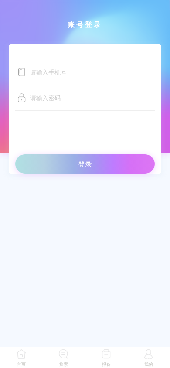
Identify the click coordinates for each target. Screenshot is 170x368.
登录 (85, 164)
